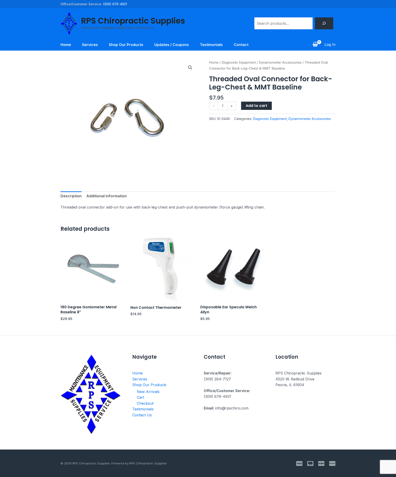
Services (90, 44)
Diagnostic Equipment (239, 62)
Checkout (145, 403)
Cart (140, 397)
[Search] (324, 23)
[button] (190, 67)
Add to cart (256, 105)
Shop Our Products (126, 44)
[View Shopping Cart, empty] (315, 44)
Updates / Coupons (171, 44)
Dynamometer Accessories (280, 62)
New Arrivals (148, 391)
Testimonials (211, 44)
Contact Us (142, 415)
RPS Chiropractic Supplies (133, 20)
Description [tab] (71, 196)
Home (65, 44)
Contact (241, 44)
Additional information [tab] (106, 196)
